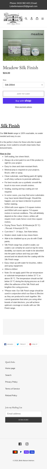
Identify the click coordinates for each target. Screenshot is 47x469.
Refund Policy (11, 395)
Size (4, 80)
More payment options (23, 107)
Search (8, 375)
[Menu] (42, 18)
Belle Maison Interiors (26, 460)
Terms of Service (12, 389)
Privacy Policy (11, 382)
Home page (10, 368)
